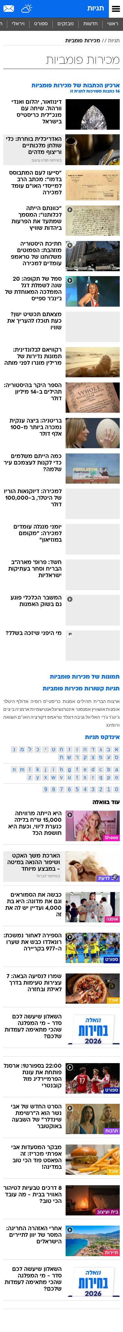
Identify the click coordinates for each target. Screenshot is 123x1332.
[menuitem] (90, 24)
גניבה (79, 717)
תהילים (84, 701)
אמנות (69, 701)
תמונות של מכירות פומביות (85, 677)
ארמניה (22, 709)
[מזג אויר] (27, 9)
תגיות (95, 8)
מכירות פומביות (82, 41)
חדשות (90, 24)
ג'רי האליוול (97, 717)
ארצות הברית (106, 701)
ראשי (112, 24)
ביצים (8, 709)
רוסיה (36, 701)
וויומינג (113, 725)
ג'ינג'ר (114, 717)
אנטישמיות (40, 709)
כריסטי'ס (51, 701)
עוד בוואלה (106, 802)
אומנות (113, 709)
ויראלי (18, 24)
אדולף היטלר (16, 701)
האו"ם (24, 717)
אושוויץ (98, 709)
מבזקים (65, 24)
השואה (10, 717)
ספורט (41, 24)
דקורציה (38, 717)
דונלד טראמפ (60, 717)
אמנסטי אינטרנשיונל (71, 709)
